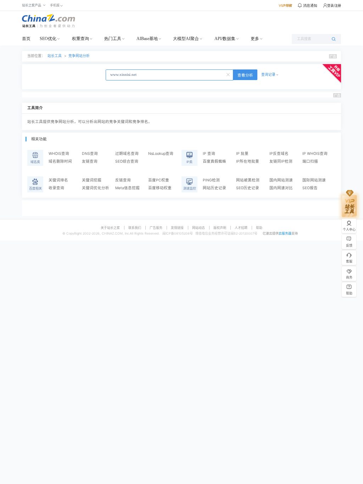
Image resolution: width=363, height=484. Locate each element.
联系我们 (134, 227)
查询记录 (268, 75)
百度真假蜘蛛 (214, 161)
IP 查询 (209, 153)
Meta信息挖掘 (127, 188)
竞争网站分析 (79, 56)
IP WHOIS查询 (315, 153)
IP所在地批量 (247, 161)
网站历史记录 (214, 188)
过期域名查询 (127, 153)
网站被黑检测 (247, 180)
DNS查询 (90, 153)
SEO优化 (48, 38)
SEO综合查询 (126, 161)
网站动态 (198, 227)
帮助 (259, 227)
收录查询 (56, 188)
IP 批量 (242, 153)
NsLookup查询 (160, 153)
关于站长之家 (110, 227)
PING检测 (211, 180)
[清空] (228, 74)
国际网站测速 (314, 180)
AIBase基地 (147, 38)
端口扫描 (310, 161)
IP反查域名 (279, 153)
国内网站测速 (281, 180)
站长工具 (55, 56)
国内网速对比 (281, 188)
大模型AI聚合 (186, 38)
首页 (26, 38)
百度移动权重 (160, 188)
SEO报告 (310, 188)
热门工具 (112, 38)
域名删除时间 (60, 161)
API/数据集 (224, 38)
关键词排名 (58, 180)
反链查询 (123, 180)
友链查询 (89, 161)
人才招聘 (241, 227)
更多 (255, 38)
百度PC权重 (158, 180)
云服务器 (285, 233)
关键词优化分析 (95, 188)
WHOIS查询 (59, 153)
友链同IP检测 (280, 161)
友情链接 (177, 227)
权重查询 (80, 38)
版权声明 (219, 227)
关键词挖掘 (91, 180)
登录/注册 (334, 5)
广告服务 (156, 227)
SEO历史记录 (247, 188)
